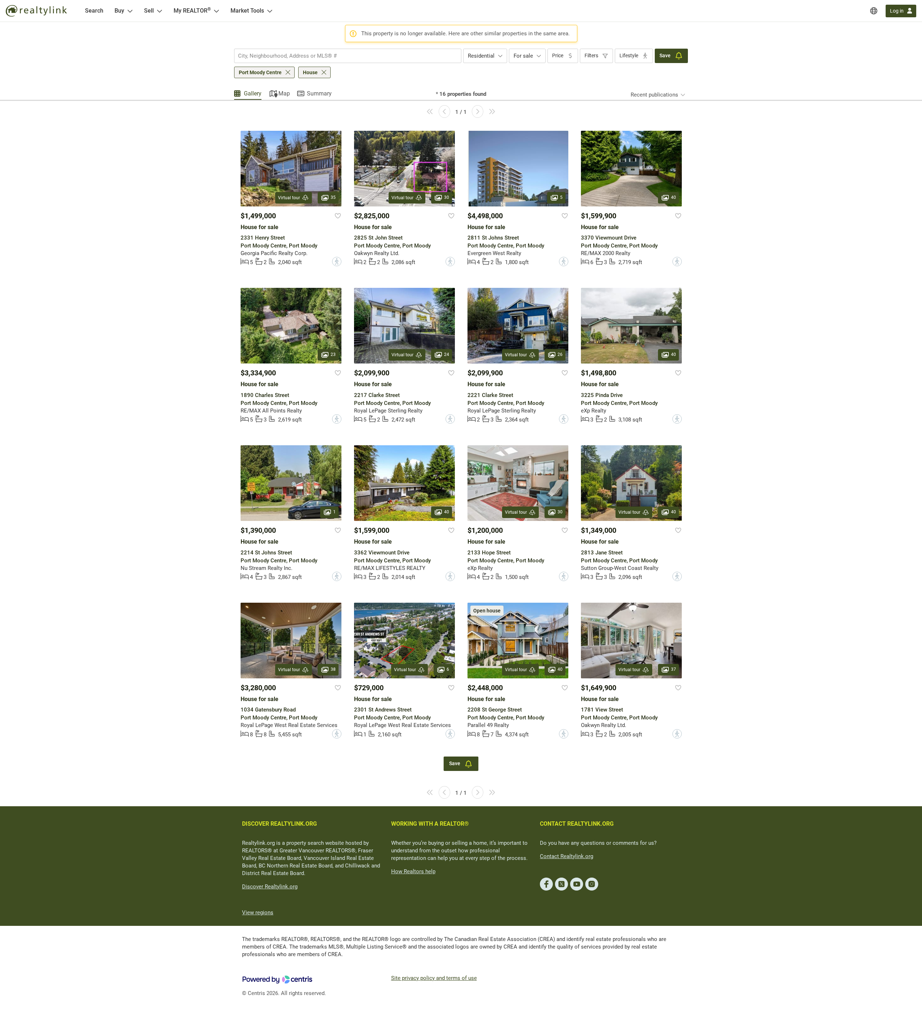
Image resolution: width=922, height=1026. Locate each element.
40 (673, 197)
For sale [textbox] (523, 56)
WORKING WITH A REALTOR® (430, 823)
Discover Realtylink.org (269, 886)
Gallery (252, 93)
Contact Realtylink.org (566, 856)
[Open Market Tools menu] (270, 11)
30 (446, 197)
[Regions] (873, 10)
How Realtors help (413, 871)
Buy (119, 10)
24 (446, 354)
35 (333, 197)
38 (333, 669)
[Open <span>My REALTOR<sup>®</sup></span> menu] (216, 11)
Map (284, 93)
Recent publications (654, 95)
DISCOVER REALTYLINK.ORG (279, 823)
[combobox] (347, 56)
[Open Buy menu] (130, 11)
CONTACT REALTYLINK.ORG (577, 823)
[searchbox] (343, 56)
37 (673, 669)
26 (560, 354)
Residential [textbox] (481, 56)
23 (333, 354)
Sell (149, 10)
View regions (257, 912)
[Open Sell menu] (159, 11)
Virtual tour (289, 197)
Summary (319, 93)
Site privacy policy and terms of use (434, 978)
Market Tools (247, 10)
